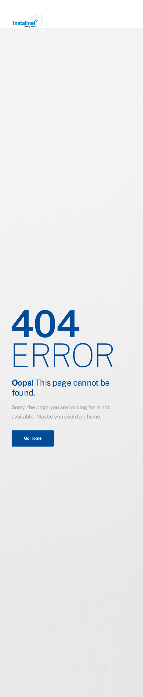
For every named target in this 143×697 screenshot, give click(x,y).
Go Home (33, 437)
